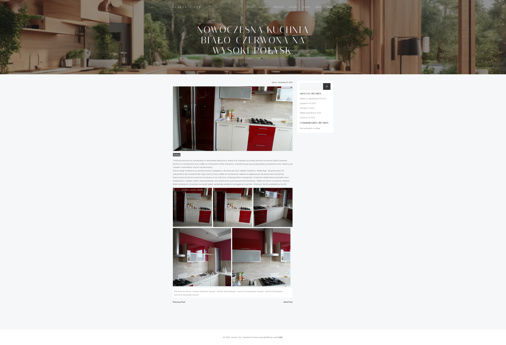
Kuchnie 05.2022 (307, 117)
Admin (274, 82)
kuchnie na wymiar (183, 291)
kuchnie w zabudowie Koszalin (186, 294)
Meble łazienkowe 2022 (310, 112)
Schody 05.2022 (307, 108)
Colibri (280, 337)
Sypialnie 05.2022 (308, 103)
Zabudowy (278, 7)
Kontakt (250, 7)
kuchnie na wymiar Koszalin (204, 291)
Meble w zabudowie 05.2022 (313, 98)
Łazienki (293, 7)
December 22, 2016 (285, 82)
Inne (328, 7)
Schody (306, 7)
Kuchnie (264, 7)
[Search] (326, 86)
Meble (318, 7)
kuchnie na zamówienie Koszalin (250, 291)
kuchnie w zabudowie (273, 291)
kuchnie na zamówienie (226, 291)
